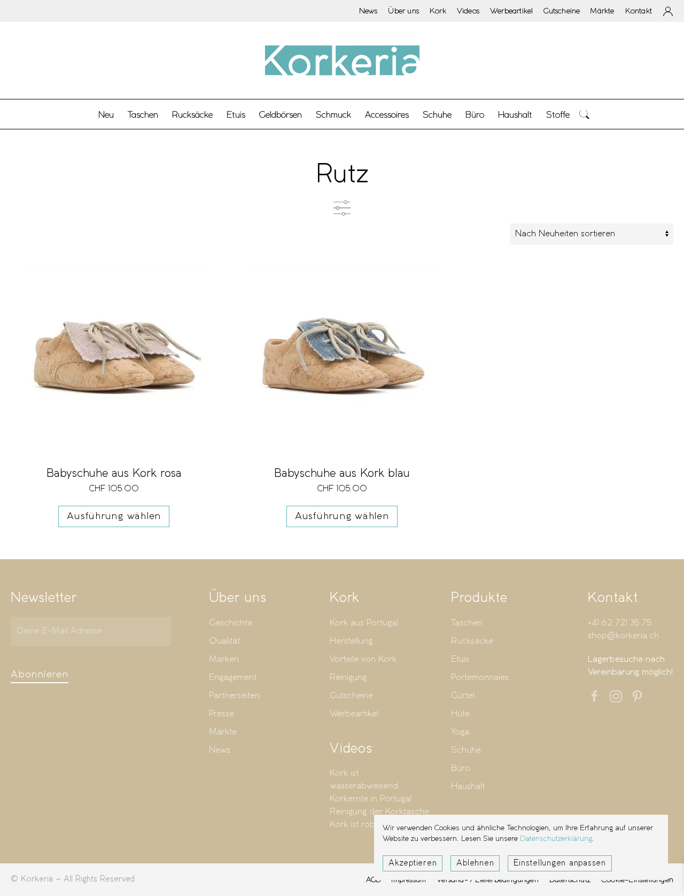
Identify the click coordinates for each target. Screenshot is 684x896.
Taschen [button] (143, 114)
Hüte (460, 714)
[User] (668, 11)
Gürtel (463, 696)
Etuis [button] (236, 114)
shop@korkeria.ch (623, 636)
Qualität (224, 641)
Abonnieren (39, 674)
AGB (373, 879)
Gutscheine (561, 11)
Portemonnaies (480, 678)
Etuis (460, 659)
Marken (224, 659)
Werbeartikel (511, 11)
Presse (221, 714)
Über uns (403, 11)
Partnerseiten (234, 696)
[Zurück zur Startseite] (342, 60)
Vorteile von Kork (363, 659)
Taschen (467, 623)
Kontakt (638, 11)
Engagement (232, 678)
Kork (438, 11)
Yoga (460, 732)
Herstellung (351, 641)
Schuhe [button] (437, 114)
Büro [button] (474, 114)
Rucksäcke (192, 114)
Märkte (602, 11)
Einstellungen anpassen (560, 863)
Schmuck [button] (333, 114)
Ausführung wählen (114, 516)
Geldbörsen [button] (280, 114)
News (368, 11)
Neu (106, 114)
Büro (460, 768)
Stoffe (558, 114)
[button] (584, 114)
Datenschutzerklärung (556, 839)
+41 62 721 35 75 (619, 623)
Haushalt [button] (515, 114)
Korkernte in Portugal (370, 799)
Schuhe (466, 750)
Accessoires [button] (387, 114)
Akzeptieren (412, 863)
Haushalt (468, 787)
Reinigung (348, 678)
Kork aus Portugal (364, 623)
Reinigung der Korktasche (379, 812)
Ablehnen (475, 863)
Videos (468, 11)
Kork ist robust (358, 825)
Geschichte (230, 623)
